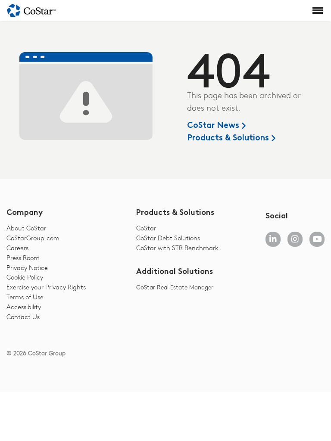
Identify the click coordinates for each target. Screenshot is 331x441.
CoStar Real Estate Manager (174, 287)
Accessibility (23, 307)
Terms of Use (25, 297)
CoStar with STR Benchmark (177, 248)
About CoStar (26, 228)
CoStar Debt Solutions (168, 238)
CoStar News (213, 126)
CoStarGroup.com (32, 238)
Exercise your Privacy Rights (46, 287)
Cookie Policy (24, 277)
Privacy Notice (27, 267)
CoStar (146, 228)
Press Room (23, 257)
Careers (17, 248)
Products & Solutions (228, 138)
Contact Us (23, 316)
